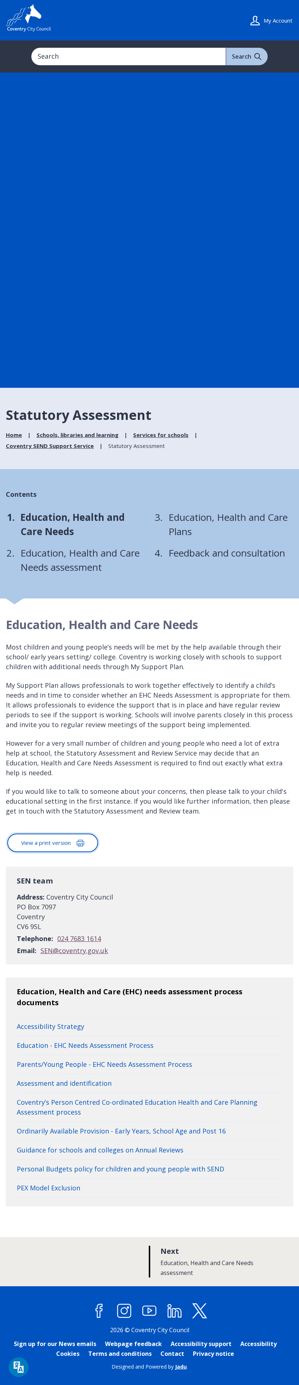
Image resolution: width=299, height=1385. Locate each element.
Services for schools (161, 434)
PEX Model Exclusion (48, 1187)
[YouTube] (149, 1311)
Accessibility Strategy (50, 1026)
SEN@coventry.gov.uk (74, 950)
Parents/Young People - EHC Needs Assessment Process (104, 1064)
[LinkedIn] (174, 1311)
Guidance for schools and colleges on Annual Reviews (100, 1150)
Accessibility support (201, 1344)
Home (14, 434)
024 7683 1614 (79, 938)
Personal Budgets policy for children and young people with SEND (120, 1168)
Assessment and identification (64, 1083)
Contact (172, 1354)
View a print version (46, 842)
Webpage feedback (133, 1344)
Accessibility (258, 1344)
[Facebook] (99, 1311)
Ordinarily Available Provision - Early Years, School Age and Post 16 (121, 1131)
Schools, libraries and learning (77, 434)
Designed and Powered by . (150, 1366)
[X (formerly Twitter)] (200, 1311)
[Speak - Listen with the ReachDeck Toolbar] (18, 1367)
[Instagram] (124, 1311)
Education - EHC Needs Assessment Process (85, 1045)
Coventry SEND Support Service (50, 445)
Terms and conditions (120, 1354)
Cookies (67, 1354)
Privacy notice (213, 1354)
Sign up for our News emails (55, 1344)
